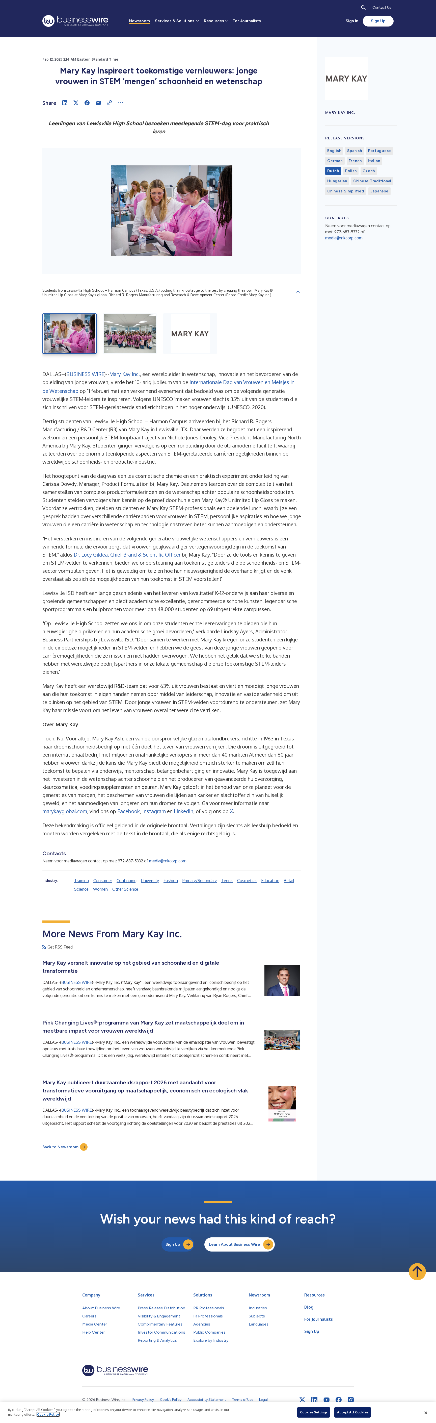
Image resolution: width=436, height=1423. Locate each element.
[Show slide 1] (69, 333)
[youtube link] (326, 1399)
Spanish (354, 150)
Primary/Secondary (199, 880)
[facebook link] (339, 1400)
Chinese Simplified (345, 191)
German (335, 161)
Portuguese (379, 150)
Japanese (379, 191)
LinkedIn (183, 811)
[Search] (363, 7)
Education (270, 880)
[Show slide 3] (190, 333)
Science (81, 889)
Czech (369, 171)
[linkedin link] (314, 1400)
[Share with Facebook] (87, 103)
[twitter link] (302, 1400)
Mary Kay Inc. (124, 374)
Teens (227, 880)
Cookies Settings (313, 1412)
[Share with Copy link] (109, 103)
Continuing (127, 880)
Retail (289, 880)
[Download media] (298, 291)
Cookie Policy (48, 1414)
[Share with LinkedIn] (65, 103)
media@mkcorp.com (167, 860)
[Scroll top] (417, 1271)
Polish (351, 171)
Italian (374, 161)
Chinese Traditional (372, 181)
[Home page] (75, 21)
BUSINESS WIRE (85, 374)
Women (100, 889)
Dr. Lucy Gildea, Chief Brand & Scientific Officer (127, 554)
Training (81, 880)
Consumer (102, 880)
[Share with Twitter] (76, 103)
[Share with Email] (98, 103)
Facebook (128, 811)
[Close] (425, 1412)
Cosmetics (247, 880)
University (150, 880)
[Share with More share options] (120, 103)
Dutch (333, 171)
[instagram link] (351, 1400)
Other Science (125, 889)
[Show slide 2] (130, 333)
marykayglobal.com (64, 811)
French (355, 161)
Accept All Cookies (352, 1412)
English (334, 150)
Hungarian (337, 181)
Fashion (171, 880)
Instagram (154, 811)
